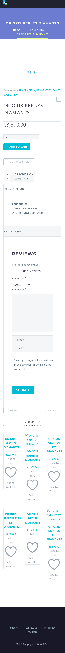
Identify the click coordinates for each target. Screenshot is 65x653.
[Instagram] (32, 616)
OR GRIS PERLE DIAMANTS (33, 518)
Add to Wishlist (19, 161)
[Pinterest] (15, 85)
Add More (33, 632)
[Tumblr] (20, 85)
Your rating (19, 278)
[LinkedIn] (25, 85)
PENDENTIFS (44, 90)
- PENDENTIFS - (26, 90)
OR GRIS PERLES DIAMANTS (11, 443)
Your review (19, 289)
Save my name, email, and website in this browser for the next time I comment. (33, 365)
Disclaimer (49, 628)
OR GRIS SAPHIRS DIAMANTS (33, 455)
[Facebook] (5, 85)
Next (51, 410)
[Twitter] (10, 85)
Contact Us (31, 628)
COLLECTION (40, 14)
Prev (13, 410)
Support (14, 628)
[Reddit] (29, 85)
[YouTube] (37, 616)
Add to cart (18, 146)
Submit (23, 390)
